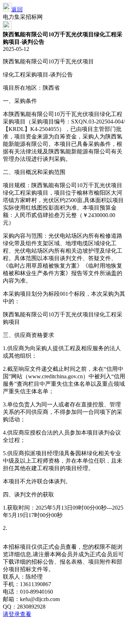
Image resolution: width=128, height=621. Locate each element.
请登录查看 (17, 614)
